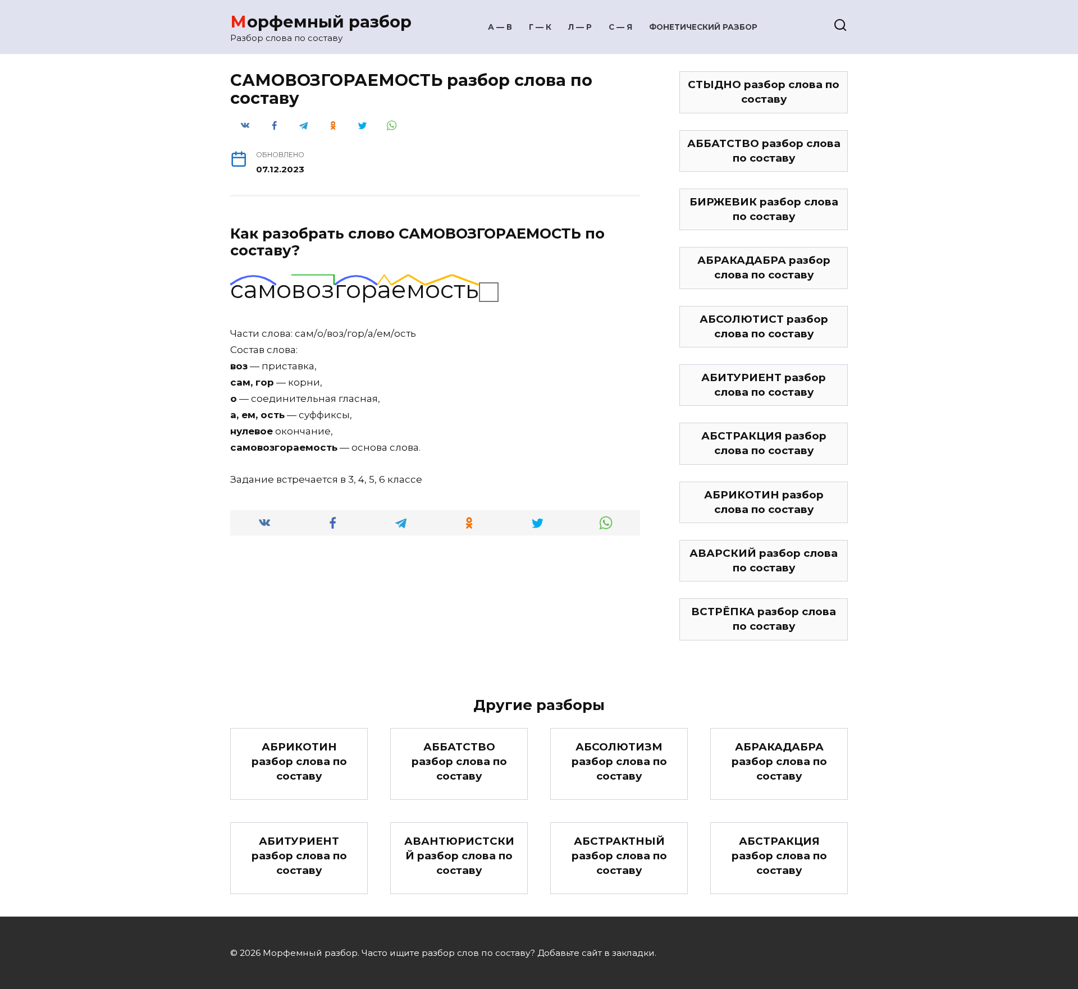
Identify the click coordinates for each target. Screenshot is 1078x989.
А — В (500, 26)
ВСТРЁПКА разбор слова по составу (763, 619)
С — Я (620, 26)
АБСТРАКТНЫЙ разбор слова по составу (619, 856)
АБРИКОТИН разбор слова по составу (764, 502)
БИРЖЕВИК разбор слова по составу (763, 209)
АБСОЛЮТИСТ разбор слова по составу (764, 326)
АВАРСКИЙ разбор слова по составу (763, 560)
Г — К (540, 26)
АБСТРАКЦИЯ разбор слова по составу (763, 443)
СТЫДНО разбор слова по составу (763, 92)
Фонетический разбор (703, 26)
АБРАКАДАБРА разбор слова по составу (763, 267)
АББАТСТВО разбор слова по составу (764, 150)
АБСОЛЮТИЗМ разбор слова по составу (619, 761)
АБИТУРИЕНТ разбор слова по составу (763, 385)
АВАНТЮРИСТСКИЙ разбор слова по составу (459, 856)
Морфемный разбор (321, 21)
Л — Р (580, 26)
